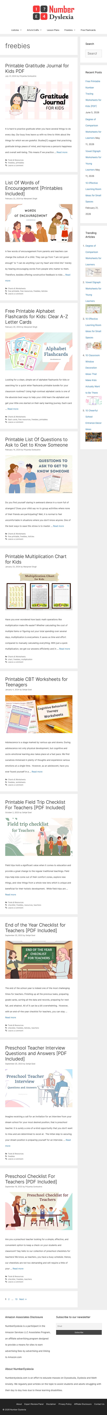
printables (20, 163)
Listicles (15, 30)
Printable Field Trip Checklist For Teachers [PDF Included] (35, 804)
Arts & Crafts (33, 30)
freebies (11, 163)
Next (23, 1299)
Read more (62, 152)
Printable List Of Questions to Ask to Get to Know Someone (36, 442)
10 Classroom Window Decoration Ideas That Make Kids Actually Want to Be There (92, 374)
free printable (13, 291)
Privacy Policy (65, 1404)
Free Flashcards (88, 30)
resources (28, 905)
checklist (11, 905)
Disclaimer (51, 1404)
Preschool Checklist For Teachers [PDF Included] (31, 1178)
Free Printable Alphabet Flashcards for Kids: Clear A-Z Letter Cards (36, 316)
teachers (37, 905)
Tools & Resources (15, 160)
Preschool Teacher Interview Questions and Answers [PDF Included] (36, 1053)
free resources (26, 291)
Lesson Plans (53, 30)
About (19, 1404)
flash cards (12, 419)
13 (16, 1299)
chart (10, 659)
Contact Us (99, 1404)
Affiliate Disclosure (83, 1404)
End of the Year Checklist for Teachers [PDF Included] (35, 927)
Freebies (68, 30)
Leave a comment (15, 165)
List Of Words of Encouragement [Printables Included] (34, 188)
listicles (44, 291)
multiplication (26, 659)
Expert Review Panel (34, 1404)
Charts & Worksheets (17, 288)
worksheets (20, 782)
